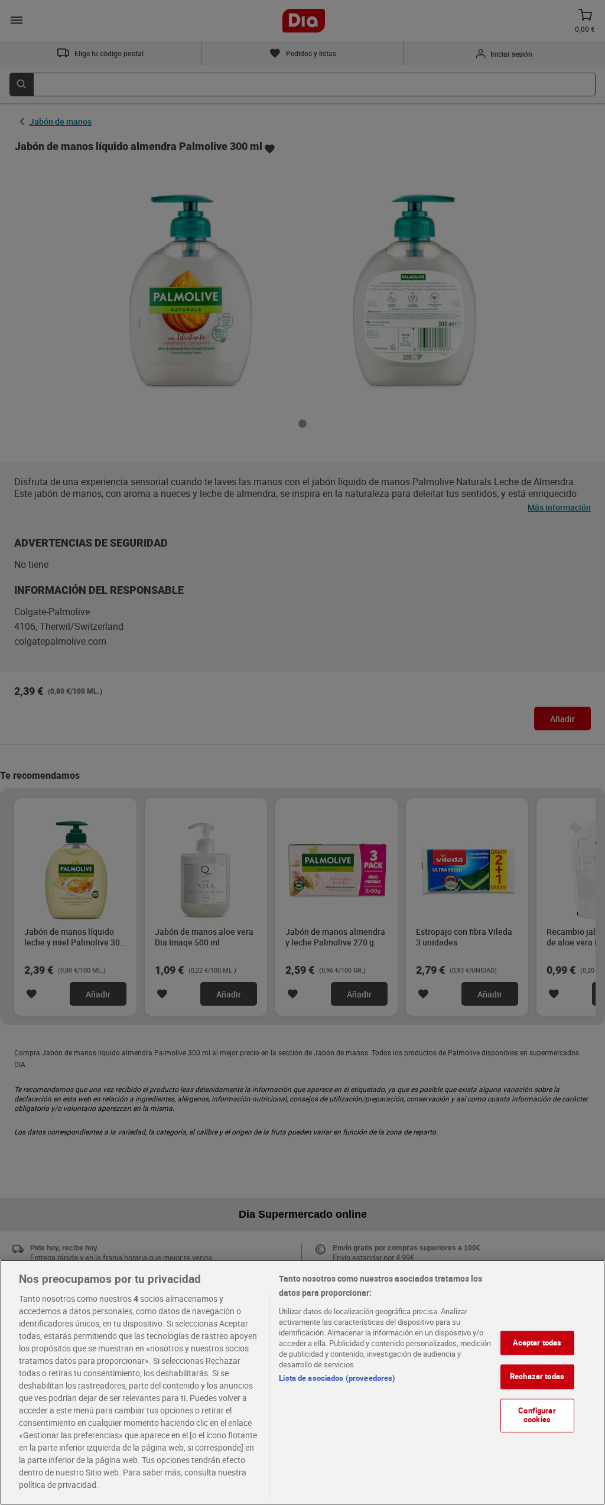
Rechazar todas (537, 1376)
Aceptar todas (537, 1342)
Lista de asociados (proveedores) (337, 1378)
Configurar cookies (536, 1415)
